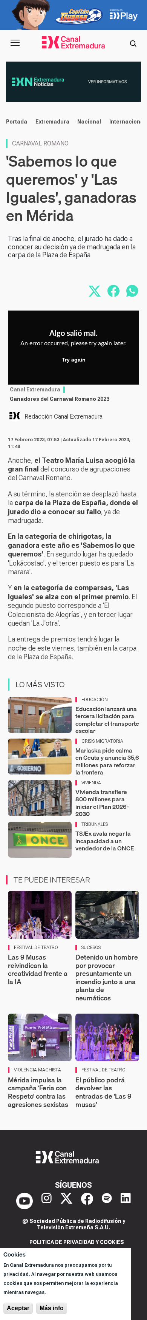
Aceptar (18, 1308)
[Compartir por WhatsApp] (132, 291)
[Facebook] (87, 1201)
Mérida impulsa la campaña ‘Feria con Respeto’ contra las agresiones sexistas (38, 1092)
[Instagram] (46, 1201)
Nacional (89, 122)
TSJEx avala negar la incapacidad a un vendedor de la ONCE (104, 840)
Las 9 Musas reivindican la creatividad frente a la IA (37, 969)
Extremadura (52, 122)
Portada (16, 122)
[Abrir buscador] (133, 43)
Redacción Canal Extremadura (63, 416)
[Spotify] (107, 1201)
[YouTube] (24, 1201)
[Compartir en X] (94, 291)
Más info (52, 1308)
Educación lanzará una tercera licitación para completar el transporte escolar (107, 720)
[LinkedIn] (126, 1201)
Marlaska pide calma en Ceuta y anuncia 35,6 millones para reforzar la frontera (107, 761)
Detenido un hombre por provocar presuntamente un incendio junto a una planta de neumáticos (106, 977)
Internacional (127, 122)
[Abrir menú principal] (15, 42)
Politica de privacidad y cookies (76, 1242)
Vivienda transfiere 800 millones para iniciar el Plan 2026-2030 (102, 803)
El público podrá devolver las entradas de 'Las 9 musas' (103, 1092)
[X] (66, 1201)
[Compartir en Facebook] (113, 291)
